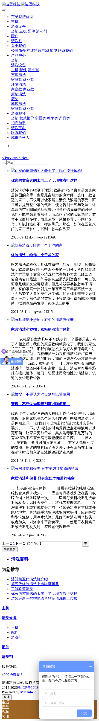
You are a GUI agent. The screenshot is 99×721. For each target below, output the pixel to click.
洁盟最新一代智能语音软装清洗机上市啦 (44, 598)
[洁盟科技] (49, 4)
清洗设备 (9, 618)
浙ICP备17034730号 (33, 687)
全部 (14, 31)
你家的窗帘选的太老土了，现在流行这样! (45, 594)
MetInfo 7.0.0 (30, 692)
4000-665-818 (12, 675)
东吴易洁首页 (22, 17)
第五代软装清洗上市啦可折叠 (35, 584)
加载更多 (10, 549)
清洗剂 (16, 637)
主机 (5, 608)
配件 (14, 632)
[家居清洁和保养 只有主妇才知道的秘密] (44, 469)
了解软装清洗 (22, 589)
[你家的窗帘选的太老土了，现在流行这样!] (46, 171)
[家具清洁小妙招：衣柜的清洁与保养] (42, 320)
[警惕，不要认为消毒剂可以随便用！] (42, 394)
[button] (10, 158)
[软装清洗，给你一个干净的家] (37, 245)
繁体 (7, 697)
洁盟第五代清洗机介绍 (29, 579)
